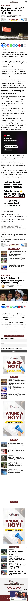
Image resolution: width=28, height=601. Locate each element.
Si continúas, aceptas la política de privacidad (13, 348)
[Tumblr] (22, 45)
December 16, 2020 (12, 205)
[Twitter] (5, 45)
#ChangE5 (17, 186)
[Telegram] (13, 45)
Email (2, 343)
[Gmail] (25, 45)
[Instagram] (8, 45)
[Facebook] (2, 45)
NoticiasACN (9, 221)
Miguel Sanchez (10, 286)
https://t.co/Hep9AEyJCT (14, 196)
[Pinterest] (19, 45)
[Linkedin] (16, 45)
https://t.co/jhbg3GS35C (14, 193)
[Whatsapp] (11, 45)
